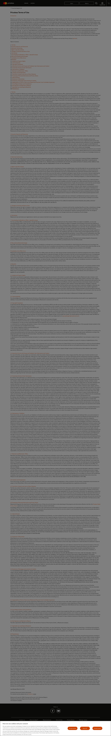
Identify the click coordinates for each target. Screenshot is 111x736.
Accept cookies (97, 728)
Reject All (85, 728)
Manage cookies (72, 728)
